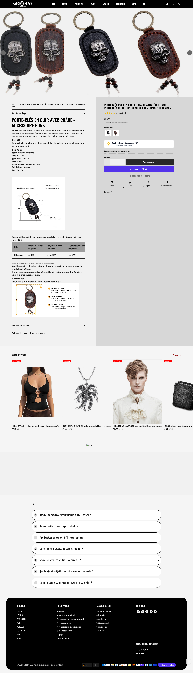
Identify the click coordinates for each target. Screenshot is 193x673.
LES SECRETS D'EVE (142, 649)
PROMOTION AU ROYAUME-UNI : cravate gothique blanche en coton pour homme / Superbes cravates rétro (137, 426)
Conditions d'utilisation (64, 630)
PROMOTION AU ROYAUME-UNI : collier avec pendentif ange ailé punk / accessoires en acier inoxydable (86, 426)
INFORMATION (63, 605)
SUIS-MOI (140, 605)
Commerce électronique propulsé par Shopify (48, 664)
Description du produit (21, 113)
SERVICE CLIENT (103, 605)
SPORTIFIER (140, 653)
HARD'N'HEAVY (28, 664)
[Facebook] (138, 612)
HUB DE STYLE (22, 630)
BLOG (19, 638)
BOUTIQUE (21, 605)
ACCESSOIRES (21, 619)
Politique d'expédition (20, 325)
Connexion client (101, 619)
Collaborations (101, 615)
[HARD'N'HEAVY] (22, 4)
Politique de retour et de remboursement (28, 333)
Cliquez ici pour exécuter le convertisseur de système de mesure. (33, 263)
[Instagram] (142, 612)
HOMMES (20, 615)
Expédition (114, 122)
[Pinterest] (147, 612)
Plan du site (100, 630)
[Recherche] (167, 4)
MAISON (20, 623)
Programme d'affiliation (104, 611)
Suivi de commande (102, 623)
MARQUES (20, 626)
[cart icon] (178, 4)
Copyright (60, 634)
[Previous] (3, 52)
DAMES (19, 611)
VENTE (19, 634)
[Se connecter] (173, 4)
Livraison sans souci (63, 638)
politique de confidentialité (66, 615)
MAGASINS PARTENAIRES (147, 644)
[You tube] (155, 612)
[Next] (189, 52)
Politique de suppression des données (69, 626)
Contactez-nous (101, 626)
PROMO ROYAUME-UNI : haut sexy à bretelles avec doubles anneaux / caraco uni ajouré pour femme (35, 426)
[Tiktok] (151, 612)
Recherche (60, 611)
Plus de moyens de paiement (139, 175)
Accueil (14, 104)
